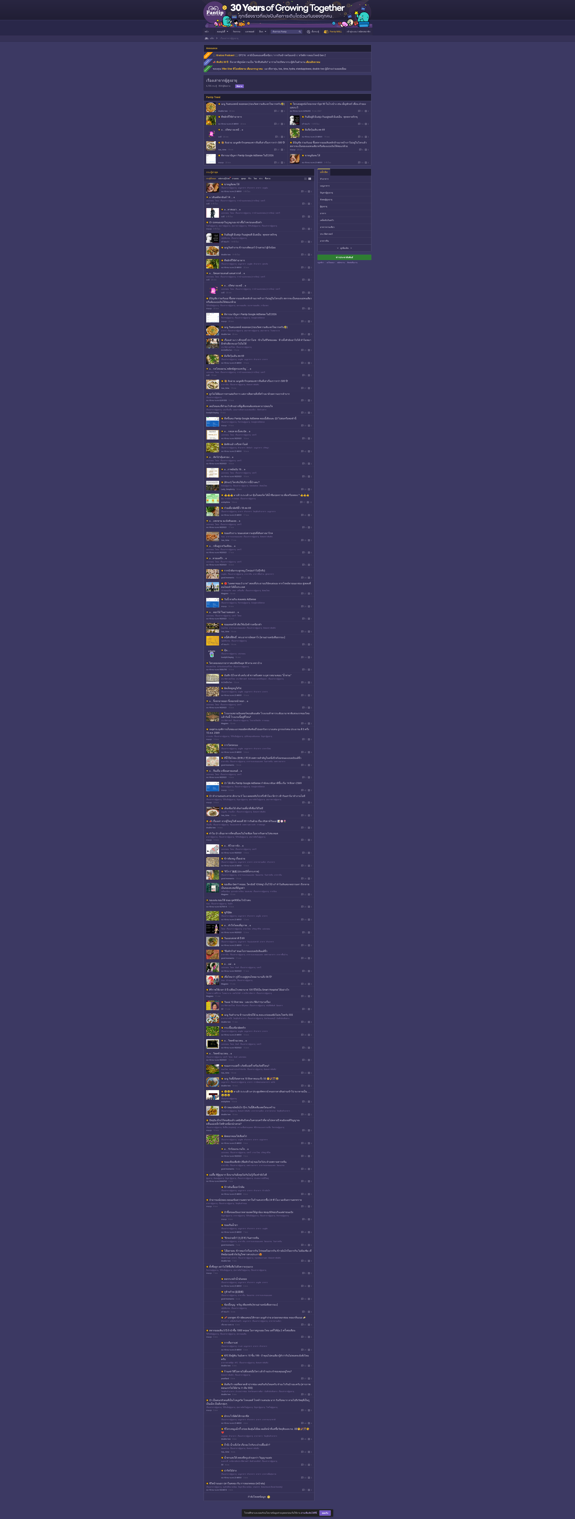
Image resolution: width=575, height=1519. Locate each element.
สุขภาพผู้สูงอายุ (224, 226)
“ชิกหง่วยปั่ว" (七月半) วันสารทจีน (241, 1238)
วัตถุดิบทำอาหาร (259, 511)
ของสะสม (248, 891)
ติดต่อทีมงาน (352, 263)
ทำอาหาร (251, 188)
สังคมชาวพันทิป (252, 385)
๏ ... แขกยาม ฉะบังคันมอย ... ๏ (224, 520)
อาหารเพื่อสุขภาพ (269, 1474)
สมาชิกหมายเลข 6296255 (300, 111)
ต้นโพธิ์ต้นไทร (226, 350)
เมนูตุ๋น (265, 188)
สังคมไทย (263, 486)
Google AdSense (258, 318)
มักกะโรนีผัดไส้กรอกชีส (236, 1416)
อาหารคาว (258, 1436)
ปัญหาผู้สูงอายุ (266, 736)
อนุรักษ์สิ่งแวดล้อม (230, 1487)
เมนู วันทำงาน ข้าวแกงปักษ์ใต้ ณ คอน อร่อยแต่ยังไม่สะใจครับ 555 (258, 1014)
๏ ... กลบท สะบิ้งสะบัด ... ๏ (237, 431)
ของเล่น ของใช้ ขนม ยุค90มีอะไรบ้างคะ (230, 900)
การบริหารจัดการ (248, 993)
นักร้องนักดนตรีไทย (224, 667)
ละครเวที (224, 1461)
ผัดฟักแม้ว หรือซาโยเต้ (236, 444)
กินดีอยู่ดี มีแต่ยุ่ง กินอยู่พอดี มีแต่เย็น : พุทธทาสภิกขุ (331, 116)
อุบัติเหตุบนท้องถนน (252, 736)
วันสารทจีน (268, 761)
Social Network (250, 1503)
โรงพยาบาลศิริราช (213, 993)
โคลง (217, 201)
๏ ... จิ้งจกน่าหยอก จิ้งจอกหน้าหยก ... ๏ (228, 701)
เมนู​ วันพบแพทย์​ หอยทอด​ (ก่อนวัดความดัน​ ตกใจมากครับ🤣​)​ (253, 104)
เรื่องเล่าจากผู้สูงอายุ (229, 188)
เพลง (234, 591)
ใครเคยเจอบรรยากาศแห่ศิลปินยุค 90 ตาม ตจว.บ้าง (235, 663)
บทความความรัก (249, 825)
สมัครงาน (341, 263)
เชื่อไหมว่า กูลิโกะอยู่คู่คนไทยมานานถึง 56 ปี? (248, 976)
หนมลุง (292, 150)
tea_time (222, 150)
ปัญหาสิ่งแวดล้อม (245, 1487)
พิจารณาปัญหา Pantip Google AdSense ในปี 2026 (247, 155)
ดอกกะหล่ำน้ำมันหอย (235, 1279)
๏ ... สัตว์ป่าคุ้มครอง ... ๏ (221, 457)
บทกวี (263, 201)
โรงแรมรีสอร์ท (255, 720)
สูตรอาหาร (269, 574)
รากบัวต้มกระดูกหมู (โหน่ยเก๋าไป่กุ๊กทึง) (244, 570)
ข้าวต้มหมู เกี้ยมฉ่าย (234, 858)
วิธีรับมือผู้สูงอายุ (254, 226)
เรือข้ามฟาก (261, 410)
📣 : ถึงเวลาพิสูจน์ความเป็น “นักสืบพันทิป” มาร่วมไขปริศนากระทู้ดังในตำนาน (266, 62)
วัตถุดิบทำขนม (241, 1203)
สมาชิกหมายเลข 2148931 (228, 124)
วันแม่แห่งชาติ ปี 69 (234, 938)
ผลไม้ (273, 1082)
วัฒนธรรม (259, 875)
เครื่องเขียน (225, 891)
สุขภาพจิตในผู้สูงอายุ (257, 799)
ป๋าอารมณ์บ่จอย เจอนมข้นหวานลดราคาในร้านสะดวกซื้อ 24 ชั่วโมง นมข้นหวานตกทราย (255, 1199)
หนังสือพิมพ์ (270, 1005)
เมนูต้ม (224, 574)
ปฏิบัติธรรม (225, 238)
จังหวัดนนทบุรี (269, 1018)
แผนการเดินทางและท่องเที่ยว (244, 410)
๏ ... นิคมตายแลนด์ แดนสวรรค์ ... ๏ (227, 273)
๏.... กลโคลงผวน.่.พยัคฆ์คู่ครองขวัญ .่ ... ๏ (230, 368)
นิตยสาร (279, 1005)
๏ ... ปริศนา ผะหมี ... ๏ (232, 129)
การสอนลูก (261, 825)
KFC (236, 1363)
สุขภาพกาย (264, 331)
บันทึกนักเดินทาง (282, 1018)
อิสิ (222, 1009)
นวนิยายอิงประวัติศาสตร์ (238, 1461)
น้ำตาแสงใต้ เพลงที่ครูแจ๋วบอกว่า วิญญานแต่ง (248, 1457)
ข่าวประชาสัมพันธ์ (344, 257)
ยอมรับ (325, 1513)
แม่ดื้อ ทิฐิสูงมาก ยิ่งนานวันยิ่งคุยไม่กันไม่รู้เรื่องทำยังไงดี (238, 1174)
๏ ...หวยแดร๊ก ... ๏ (218, 558)
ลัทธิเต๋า (249, 448)
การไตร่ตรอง (231, 745)
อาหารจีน (225, 385)
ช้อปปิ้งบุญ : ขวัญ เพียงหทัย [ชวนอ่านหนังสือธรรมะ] (251, 1304)
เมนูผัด (249, 264)
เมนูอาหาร (242, 188)
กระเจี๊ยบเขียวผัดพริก (235, 1027)
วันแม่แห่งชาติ (235, 825)
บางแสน (209, 736)
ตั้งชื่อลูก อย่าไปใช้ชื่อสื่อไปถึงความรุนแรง (231, 1266)
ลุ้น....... (227, 650)
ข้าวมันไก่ (266, 1191)
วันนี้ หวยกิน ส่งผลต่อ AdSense (240, 599)
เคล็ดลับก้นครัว (236, 1321)
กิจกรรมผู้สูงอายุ (227, 318)
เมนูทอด (224, 1436)
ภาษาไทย (247, 929)
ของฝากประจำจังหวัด (237, 1069)
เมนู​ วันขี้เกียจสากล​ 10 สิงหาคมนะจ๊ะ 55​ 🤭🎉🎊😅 (251, 1078)
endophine (225, 502)
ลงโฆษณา (331, 263)
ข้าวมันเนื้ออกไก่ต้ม (234, 1187)
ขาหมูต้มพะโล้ (312, 155)
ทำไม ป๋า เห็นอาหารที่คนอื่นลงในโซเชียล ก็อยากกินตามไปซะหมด (243, 833)
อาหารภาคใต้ (226, 1018)
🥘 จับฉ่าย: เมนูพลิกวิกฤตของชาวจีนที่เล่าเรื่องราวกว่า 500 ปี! (253, 142)
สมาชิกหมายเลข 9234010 (216, 1490)
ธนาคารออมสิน (253, 305)
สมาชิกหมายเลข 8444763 (216, 1181)
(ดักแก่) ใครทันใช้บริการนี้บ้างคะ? (241, 482)
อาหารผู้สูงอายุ (212, 837)
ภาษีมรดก (264, 305)
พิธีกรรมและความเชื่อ (262, 1127)
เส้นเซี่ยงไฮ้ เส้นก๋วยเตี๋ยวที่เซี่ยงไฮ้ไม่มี (243, 808)
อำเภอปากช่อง (241, 1391)
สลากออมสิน (241, 305)
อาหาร (258, 188)
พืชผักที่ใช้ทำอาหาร (231, 116)
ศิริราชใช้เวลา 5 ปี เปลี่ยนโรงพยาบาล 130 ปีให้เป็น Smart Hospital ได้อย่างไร (249, 989)
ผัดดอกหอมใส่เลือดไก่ (235, 1136)
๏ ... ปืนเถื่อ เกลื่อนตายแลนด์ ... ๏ (225, 770)
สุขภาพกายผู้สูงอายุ (239, 226)
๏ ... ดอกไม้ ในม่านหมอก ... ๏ (224, 612)
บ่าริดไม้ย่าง (230, 1470)
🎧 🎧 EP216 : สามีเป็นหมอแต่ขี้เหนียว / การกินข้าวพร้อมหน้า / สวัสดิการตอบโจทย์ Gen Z (269, 55)
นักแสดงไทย (211, 667)
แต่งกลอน (210, 201)
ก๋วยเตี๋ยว (231, 812)
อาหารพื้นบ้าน (258, 574)
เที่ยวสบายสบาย (227, 1325)
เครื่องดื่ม (240, 591)
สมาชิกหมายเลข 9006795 (216, 670)
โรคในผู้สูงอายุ (211, 226)
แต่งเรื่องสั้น (227, 410)
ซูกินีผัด (228, 912)
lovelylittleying (212, 413)
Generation (253, 486)
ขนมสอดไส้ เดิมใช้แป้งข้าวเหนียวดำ (243, 624)
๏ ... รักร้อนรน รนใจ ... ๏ (236, 1149)
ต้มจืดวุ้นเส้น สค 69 (315, 129)
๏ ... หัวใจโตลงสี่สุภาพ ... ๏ (237, 925)
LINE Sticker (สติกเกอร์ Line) (232, 1503)
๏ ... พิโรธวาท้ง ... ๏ (234, 845)
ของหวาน (225, 1448)
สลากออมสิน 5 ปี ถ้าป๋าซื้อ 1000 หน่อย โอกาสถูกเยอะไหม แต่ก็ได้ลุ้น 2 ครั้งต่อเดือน (252, 1330)
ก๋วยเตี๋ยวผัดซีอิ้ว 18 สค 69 (237, 508)
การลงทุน (235, 499)
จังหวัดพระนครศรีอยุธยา (257, 679)
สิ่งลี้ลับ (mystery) (229, 1127)
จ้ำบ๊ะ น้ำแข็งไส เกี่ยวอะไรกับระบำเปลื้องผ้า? (247, 1444)
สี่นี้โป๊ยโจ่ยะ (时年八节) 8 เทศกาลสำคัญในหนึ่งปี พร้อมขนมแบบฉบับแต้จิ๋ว (262, 758)
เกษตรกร (256, 1487)
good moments (227, 578)
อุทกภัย (265, 264)
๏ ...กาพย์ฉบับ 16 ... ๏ (234, 469)
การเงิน (227, 499)
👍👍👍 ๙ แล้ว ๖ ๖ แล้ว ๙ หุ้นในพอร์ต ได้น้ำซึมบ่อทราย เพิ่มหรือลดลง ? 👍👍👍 (266, 495)
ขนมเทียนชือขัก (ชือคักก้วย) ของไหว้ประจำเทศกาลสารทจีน (255, 1161)
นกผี (219, 137)
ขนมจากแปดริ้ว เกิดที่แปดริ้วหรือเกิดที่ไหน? (246, 1065)
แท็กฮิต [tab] (324, 172)
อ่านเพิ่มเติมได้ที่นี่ (309, 1513)
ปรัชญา (266, 448)
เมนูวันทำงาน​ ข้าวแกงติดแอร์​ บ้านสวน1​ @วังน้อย (250, 247)
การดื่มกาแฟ (230, 1342)
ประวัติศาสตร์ (241, 679)
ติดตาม (239, 86)
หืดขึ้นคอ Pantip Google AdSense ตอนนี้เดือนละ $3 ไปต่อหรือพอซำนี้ (260, 418)
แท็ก (212, 38)
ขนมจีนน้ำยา (231, 1225)
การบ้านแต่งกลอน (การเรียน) (248, 201)
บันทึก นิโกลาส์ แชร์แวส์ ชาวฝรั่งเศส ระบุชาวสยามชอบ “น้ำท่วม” (257, 675)
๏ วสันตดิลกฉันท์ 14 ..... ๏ (222, 197)
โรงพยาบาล (275, 331)
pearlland (225, 1379)
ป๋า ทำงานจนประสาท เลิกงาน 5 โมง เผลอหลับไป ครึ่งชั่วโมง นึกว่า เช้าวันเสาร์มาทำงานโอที (257, 796)
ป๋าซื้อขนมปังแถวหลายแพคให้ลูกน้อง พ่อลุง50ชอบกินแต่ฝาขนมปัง (258, 1212)
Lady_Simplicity (228, 489)
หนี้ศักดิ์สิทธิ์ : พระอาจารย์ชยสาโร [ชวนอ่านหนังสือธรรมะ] (254, 637)
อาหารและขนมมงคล (234, 537)
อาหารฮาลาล (270, 1111)
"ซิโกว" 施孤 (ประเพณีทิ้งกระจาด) (241, 871)
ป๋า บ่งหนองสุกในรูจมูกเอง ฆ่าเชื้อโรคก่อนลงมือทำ (235, 222)
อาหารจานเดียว (260, 862)
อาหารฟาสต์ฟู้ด (227, 1363)
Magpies (224, 594)
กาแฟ (240, 1346)
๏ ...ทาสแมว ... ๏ (232, 209)
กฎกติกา (320, 263)
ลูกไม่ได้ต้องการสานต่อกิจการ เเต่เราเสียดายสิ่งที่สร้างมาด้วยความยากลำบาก (249, 394)
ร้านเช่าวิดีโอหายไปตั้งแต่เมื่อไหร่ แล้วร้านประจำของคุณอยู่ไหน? (258, 1371)
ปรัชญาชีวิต (256, 929)
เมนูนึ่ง (258, 916)
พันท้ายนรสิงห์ (255, 1461)
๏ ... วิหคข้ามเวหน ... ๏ (235, 1040)
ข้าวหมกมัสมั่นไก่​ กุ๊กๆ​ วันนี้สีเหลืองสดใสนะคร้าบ (249, 1107)
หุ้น (222, 499)
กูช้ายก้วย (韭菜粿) (233, 1291)
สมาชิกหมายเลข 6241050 (216, 400)
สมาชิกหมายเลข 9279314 (216, 907)
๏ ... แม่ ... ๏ (229, 964)
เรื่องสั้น (209, 825)
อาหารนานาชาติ (269, 1420)
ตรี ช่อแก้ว (306, 124)
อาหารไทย (266, 749)
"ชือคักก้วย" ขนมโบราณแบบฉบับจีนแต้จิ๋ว (245, 951)
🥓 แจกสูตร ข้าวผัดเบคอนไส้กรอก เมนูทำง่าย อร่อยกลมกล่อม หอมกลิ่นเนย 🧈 (265, 1317)
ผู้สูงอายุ (209, 1178)
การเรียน (273, 891)
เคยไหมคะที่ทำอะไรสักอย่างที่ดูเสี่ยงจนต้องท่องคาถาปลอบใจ (241, 406)
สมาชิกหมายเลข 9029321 (231, 438)
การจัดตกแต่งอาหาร (262, 1082)
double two (223, 111)
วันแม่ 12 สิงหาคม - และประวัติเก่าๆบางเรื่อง (247, 1002)
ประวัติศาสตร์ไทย (228, 347)
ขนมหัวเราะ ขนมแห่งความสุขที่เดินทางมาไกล (248, 533)
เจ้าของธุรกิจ (226, 591)
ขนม (223, 537)
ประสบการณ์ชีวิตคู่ (261, 1178)
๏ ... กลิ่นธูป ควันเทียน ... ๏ (222, 546)
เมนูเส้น (224, 812)
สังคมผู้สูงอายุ (226, 486)
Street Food (225, 1258)
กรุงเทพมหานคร (261, 1258)
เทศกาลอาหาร (279, 761)
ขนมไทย (224, 628)
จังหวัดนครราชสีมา (255, 1391)
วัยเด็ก (230, 904)
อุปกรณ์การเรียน (237, 891)
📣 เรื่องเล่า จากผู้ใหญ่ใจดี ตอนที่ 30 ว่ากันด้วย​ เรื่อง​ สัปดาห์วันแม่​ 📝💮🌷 (247, 821)
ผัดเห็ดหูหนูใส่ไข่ (232, 688)
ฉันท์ (237, 967)
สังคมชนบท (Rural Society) (271, 1487)
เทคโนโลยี (236, 993)
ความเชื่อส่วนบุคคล (245, 1127)
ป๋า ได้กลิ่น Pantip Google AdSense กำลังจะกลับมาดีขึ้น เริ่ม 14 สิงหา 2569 (263, 783)
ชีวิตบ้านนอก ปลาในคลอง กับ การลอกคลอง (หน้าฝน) (237, 1483)
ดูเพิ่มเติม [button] (344, 248)
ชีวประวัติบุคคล (242, 1005)
